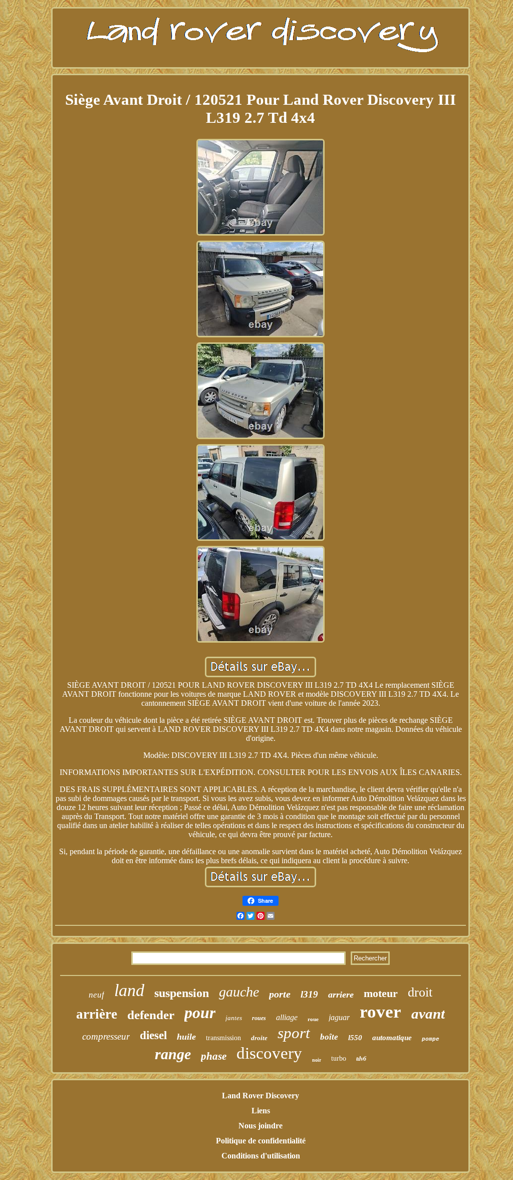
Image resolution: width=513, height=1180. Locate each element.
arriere (341, 995)
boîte (329, 1037)
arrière (96, 1014)
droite (259, 1038)
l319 (309, 994)
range (173, 1054)
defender (150, 1015)
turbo (338, 1058)
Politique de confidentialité (261, 1140)
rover (380, 1012)
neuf (96, 995)
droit (420, 992)
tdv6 (361, 1058)
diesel (153, 1035)
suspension (181, 993)
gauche (239, 992)
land (129, 990)
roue (313, 1019)
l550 (355, 1038)
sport (294, 1033)
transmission (223, 1038)
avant (428, 1014)
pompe (430, 1039)
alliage (287, 1017)
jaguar (339, 1017)
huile (186, 1037)
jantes (233, 1018)
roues (259, 1018)
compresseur (106, 1036)
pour (199, 1013)
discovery (269, 1053)
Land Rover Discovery (260, 1095)
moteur (381, 993)
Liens (260, 1110)
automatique (392, 1038)
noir (316, 1060)
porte (280, 994)
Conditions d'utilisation (260, 1155)
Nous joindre (260, 1125)
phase (213, 1056)
